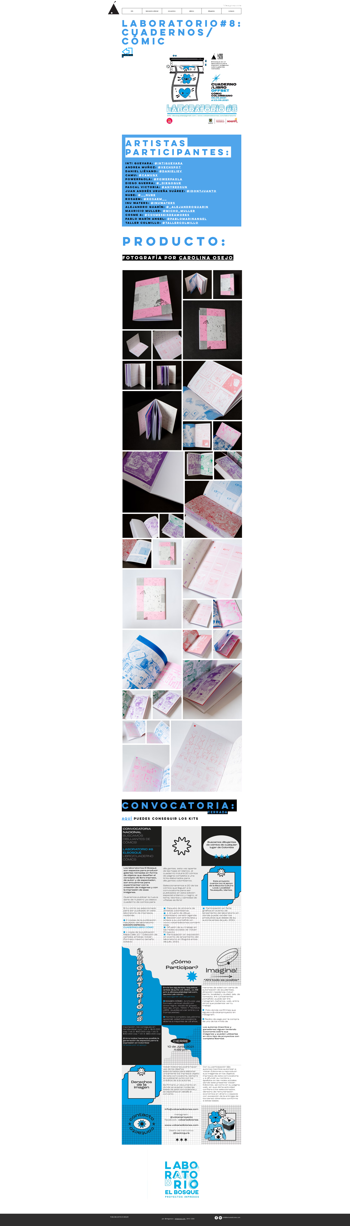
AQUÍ (127, 818)
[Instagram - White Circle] (220, 1217)
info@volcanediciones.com (231, 1217)
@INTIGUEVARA (169, 163)
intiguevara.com (180, 1219)
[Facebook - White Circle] (216, 1217)
